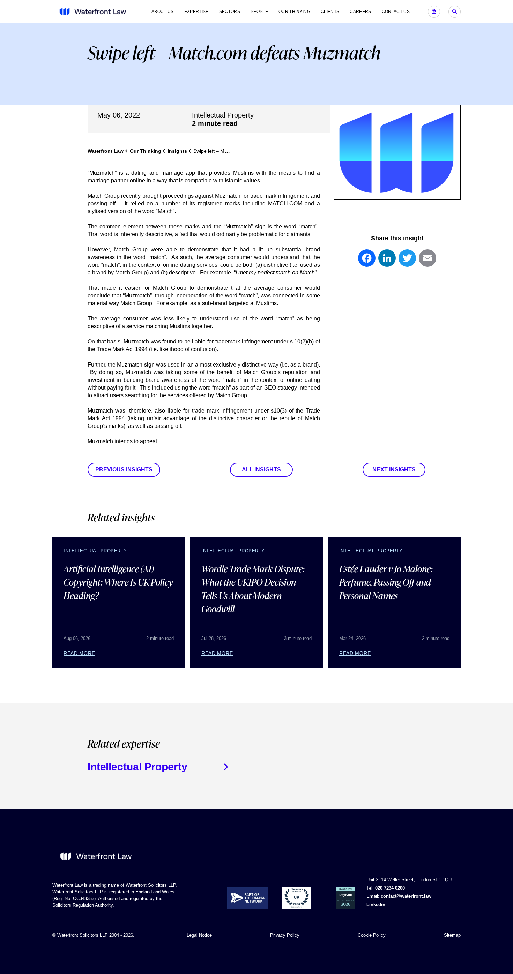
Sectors (229, 11)
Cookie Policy (372, 935)
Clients (330, 11)
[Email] (427, 261)
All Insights (261, 470)
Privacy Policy (284, 935)
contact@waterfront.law (406, 896)
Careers (360, 11)
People (259, 11)
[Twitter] (407, 261)
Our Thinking (294, 11)
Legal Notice (199, 935)
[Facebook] (367, 261)
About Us (162, 11)
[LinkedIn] (387, 261)
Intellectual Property (223, 115)
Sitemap (452, 935)
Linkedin (375, 904)
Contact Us (396, 11)
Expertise (196, 11)
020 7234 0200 (390, 888)
